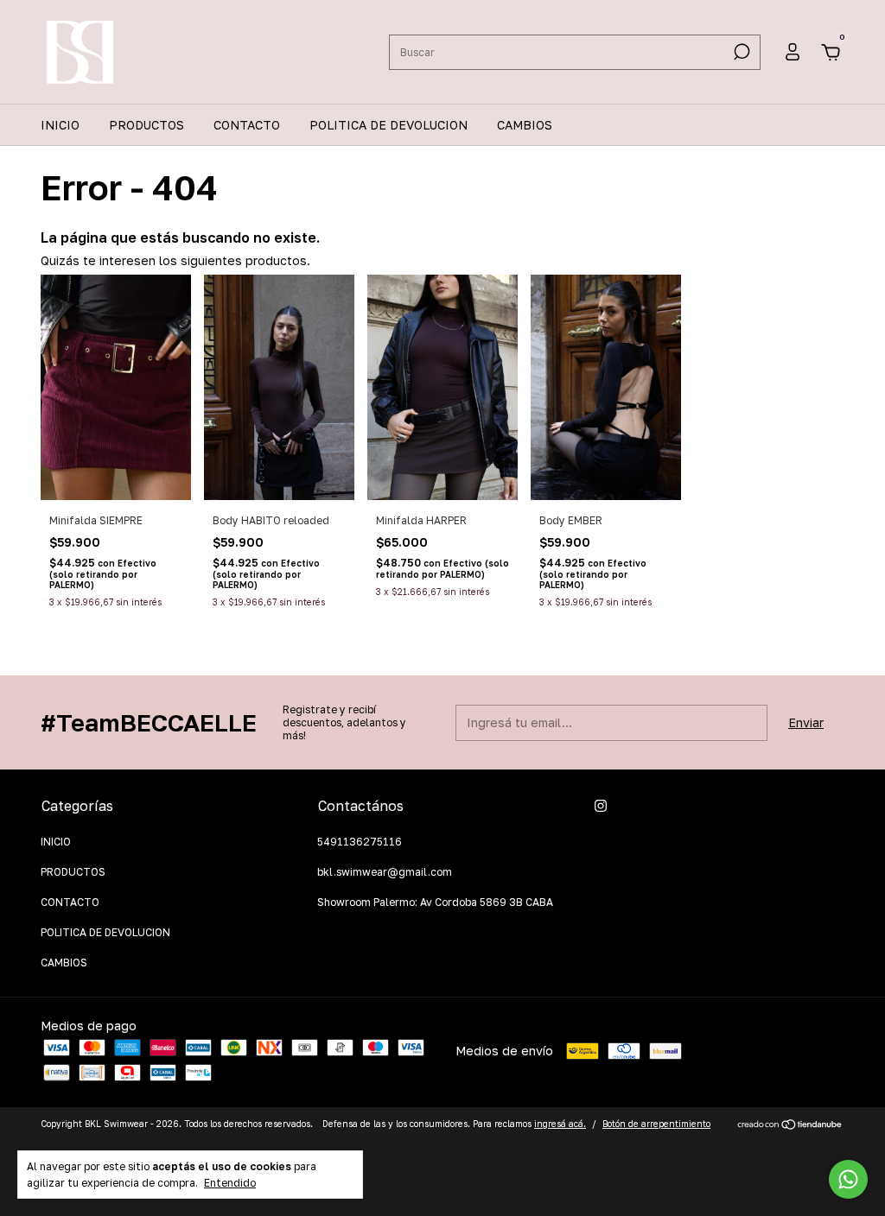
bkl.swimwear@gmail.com (384, 871)
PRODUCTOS (146, 124)
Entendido (230, 1182)
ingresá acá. (560, 1123)
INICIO (60, 124)
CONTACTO (246, 124)
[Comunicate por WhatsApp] (848, 1179)
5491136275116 (359, 841)
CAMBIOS (524, 124)
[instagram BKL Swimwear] (601, 806)
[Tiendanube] (790, 1125)
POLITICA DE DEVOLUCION (388, 124)
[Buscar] (740, 52)
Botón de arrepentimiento (656, 1123)
